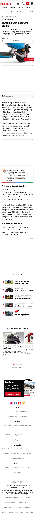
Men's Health (16, 507)
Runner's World (19, 512)
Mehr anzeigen (16, 368)
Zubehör (28, 7)
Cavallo (14, 502)
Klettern (27, 502)
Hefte (16, 0)
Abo (13, 0)
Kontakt (4, 449)
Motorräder (12, 7)
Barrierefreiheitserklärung (17, 458)
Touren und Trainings (11, 411)
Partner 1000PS (23, 416)
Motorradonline (25, 507)
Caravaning (8, 502)
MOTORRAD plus (24, 430)
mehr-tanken (7, 507)
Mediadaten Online (23, 411)
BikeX (27, 497)
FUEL (28, 467)
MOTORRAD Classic (20, 467)
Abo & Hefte (17, 472)
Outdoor (4, 512)
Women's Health (29, 512)
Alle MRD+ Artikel (5, 7)
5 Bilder (30, 59)
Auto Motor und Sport (18, 497)
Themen (29, 453)
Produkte (21, 0)
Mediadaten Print (12, 416)
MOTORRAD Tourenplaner (11, 430)
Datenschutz (6, 453)
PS (13, 467)
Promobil (10, 512)
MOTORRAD (7, 467)
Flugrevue (20, 502)
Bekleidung (20, 7)
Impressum (11, 449)
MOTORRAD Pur (9, 435)
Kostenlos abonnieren (13, 394)
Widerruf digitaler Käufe (17, 440)
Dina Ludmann (5, 38)
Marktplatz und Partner (26, 425)
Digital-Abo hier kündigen (22, 435)
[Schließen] (31, 170)
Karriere (23, 453)
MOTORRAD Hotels (6, 425)
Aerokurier (8, 497)
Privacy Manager (15, 453)
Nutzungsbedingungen (26, 449)
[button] (17, 53)
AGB (17, 449)
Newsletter (16, 425)
